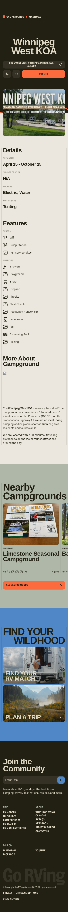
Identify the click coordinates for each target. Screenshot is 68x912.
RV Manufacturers (14, 828)
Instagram (9, 850)
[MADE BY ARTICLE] (11, 899)
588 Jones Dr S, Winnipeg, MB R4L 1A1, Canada (31, 64)
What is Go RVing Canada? (45, 814)
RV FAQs (40, 819)
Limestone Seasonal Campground (31, 556)
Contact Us (42, 831)
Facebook (9, 854)
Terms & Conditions (26, 893)
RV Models (9, 812)
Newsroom (42, 823)
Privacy (7, 893)
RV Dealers (9, 824)
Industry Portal (45, 827)
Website (43, 73)
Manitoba (35, 17)
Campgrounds (15, 17)
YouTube (41, 850)
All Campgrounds (17, 585)
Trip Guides (9, 816)
